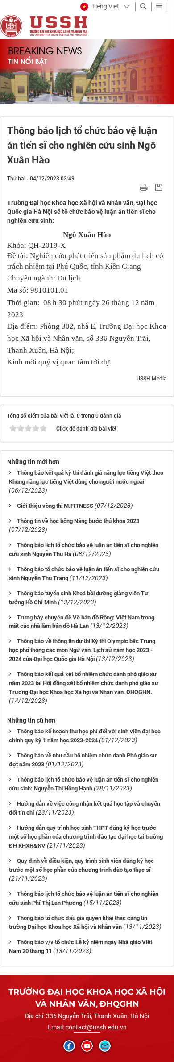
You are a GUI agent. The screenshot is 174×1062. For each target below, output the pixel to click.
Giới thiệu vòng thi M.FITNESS (55, 505)
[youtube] (87, 1046)
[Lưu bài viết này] (160, 187)
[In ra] (144, 187)
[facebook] (69, 1046)
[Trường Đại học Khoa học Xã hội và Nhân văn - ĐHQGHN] (11, 25)
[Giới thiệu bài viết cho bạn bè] (133, 187)
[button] (99, 6)
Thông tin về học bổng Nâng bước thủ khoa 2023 (78, 521)
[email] (105, 1046)
